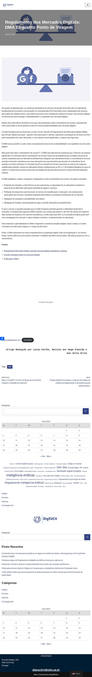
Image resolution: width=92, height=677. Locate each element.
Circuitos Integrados (49, 464)
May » (49, 456)
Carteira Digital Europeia (24, 464)
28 (54, 450)
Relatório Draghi (49, 483)
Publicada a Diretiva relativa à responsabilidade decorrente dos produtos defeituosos (35, 564)
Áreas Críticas (58, 486)
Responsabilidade (67, 483)
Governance (41, 471)
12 (29, 440)
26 (29, 450)
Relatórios (58, 483)
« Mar (43, 456)
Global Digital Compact (30, 471)
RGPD (76, 483)
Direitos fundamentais (50, 467)
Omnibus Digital (65, 476)
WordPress (53, 675)
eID (81, 468)
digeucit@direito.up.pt (46, 669)
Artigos (4, 493)
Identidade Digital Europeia (69, 471)
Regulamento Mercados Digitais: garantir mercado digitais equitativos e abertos (35, 251)
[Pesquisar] (86, 411)
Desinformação (39, 467)
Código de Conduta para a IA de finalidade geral (16, 467)
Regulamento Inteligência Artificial (24, 482)
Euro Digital (19, 471)
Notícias (5, 501)
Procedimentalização (79, 476)
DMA (9, 367)
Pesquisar (6, 405)
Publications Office (11, 259)
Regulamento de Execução (35, 479)
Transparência (49, 486)
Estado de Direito (9, 471)
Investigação (38, 476)
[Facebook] (2, 338)
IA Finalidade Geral (50, 471)
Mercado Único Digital (51, 476)
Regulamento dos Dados (51, 479)
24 (4, 450)
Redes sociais (23, 479)
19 (29, 445)
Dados (32, 467)
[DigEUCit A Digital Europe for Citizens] (8, 5)
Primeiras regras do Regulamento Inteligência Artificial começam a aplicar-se (32, 560)
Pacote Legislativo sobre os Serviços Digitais (22, 255)
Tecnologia (41, 486)
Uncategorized (7, 505)
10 (4, 440)
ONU (71, 476)
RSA (85, 483)
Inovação (84, 471)
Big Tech (12, 464)
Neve (36, 675)
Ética (64, 486)
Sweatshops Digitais (31, 486)
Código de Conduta (75, 464)
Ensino (85, 468)
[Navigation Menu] (87, 5)
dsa (65, 467)
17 (4, 445)
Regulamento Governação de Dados (72, 479)
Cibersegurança (38, 464)
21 (54, 445)
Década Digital (73, 468)
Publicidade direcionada (12, 479)
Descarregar (28, 340)
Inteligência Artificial (20, 475)
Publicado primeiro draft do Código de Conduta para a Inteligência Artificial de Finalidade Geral (39, 568)
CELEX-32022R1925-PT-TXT (11, 340)
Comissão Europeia (61, 464)
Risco (81, 483)
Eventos (5, 497)
